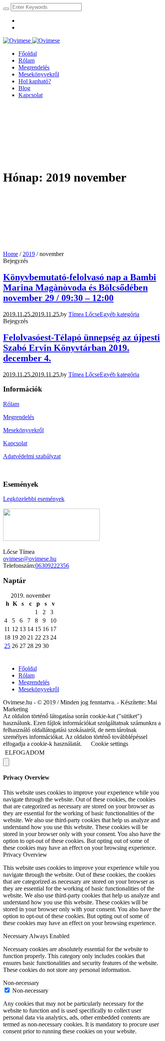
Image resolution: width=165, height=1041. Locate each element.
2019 (29, 254)
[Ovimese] (31, 40)
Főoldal (27, 668)
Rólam (11, 404)
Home (10, 254)
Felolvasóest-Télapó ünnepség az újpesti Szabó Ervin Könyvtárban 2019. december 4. (81, 347)
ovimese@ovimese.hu (29, 558)
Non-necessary (30, 990)
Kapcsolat (15, 443)
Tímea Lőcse (84, 314)
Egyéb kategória (119, 314)
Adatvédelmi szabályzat (32, 456)
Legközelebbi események (33, 499)
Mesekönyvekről (23, 430)
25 (7, 646)
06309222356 (52, 565)
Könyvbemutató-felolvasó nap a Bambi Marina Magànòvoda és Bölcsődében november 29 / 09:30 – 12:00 (79, 287)
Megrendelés (18, 417)
